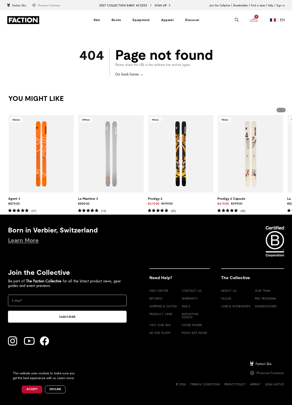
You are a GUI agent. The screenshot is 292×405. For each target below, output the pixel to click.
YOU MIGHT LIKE (36, 98)
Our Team (262, 290)
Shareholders (240, 5)
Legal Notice (274, 384)
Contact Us (191, 290)
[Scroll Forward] (283, 110)
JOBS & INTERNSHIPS (235, 306)
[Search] (236, 20)
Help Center (158, 290)
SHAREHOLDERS (266, 306)
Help (270, 5)
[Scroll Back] (278, 110)
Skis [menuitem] (97, 20)
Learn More (23, 240)
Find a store (258, 5)
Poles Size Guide (194, 332)
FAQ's (186, 306)
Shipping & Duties (163, 306)
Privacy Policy (234, 384)
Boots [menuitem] (116, 20)
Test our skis (160, 325)
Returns (155, 298)
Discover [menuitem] (192, 20)
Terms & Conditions (205, 384)
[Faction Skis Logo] (23, 20)
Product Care (160, 314)
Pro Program (265, 298)
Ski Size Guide (159, 332)
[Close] (80, 365)
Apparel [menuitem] (167, 20)
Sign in (280, 5)
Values (226, 298)
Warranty (190, 298)
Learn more (65, 378)
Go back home (129, 74)
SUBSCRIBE (67, 317)
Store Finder (192, 325)
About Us (228, 290)
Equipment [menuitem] (141, 20)
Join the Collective (219, 5)
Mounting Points (190, 315)
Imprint (255, 384)
